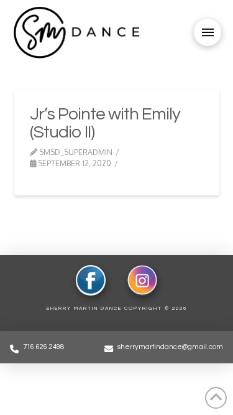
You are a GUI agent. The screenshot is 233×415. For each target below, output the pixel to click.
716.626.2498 (43, 346)
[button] (207, 32)
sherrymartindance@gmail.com (170, 346)
